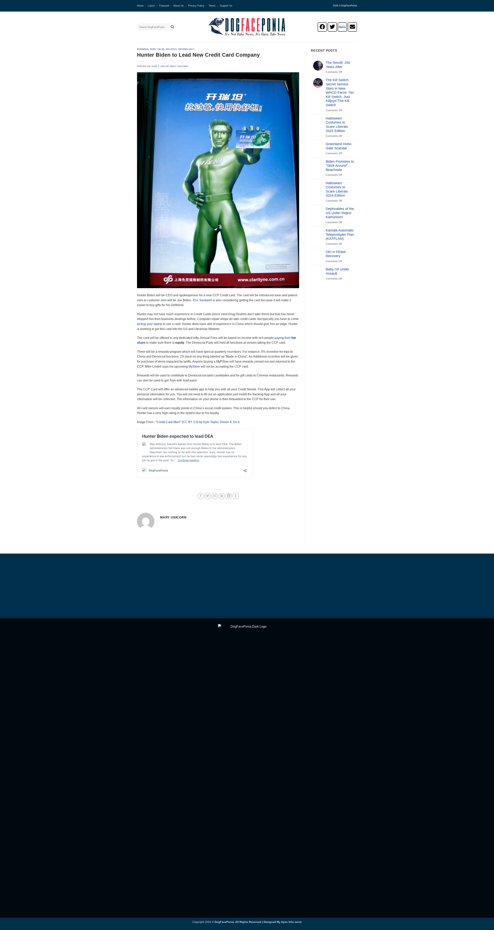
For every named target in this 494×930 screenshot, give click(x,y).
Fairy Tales (157, 49)
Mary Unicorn (179, 66)
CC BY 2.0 (190, 422)
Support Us (226, 5)
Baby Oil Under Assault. (337, 271)
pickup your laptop (149, 324)
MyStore (194, 366)
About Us (178, 5)
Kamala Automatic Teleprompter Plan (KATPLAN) (340, 234)
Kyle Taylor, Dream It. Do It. (221, 422)
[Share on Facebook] (201, 496)
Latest (151, 5)
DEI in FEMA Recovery (336, 254)
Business (142, 49)
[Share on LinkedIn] (228, 496)
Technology (186, 49)
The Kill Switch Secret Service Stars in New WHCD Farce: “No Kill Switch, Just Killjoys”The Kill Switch (340, 92)
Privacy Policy (196, 5)
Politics (171, 49)
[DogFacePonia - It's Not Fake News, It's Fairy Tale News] (247, 27)
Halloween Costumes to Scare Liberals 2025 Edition (337, 124)
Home (140, 5)
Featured (164, 5)
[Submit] (172, 27)
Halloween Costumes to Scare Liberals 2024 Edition (337, 189)
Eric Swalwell (202, 300)
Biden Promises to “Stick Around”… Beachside (340, 166)
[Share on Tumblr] (236, 496)
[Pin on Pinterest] (221, 496)
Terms (212, 5)
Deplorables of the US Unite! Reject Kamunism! (340, 213)
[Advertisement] (247, 587)
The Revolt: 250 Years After (338, 65)
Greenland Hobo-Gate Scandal (339, 146)
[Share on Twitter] (208, 496)
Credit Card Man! (168, 422)
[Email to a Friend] (214, 496)
